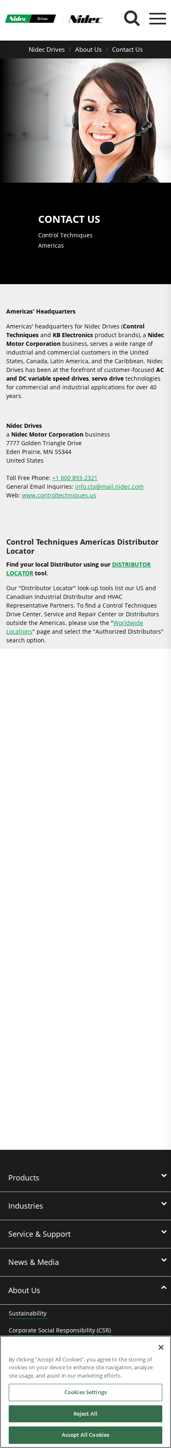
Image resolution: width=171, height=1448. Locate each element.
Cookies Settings (85, 1392)
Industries (25, 1206)
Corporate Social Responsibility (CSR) (60, 1330)
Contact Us (127, 49)
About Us (88, 49)
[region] (85, 1392)
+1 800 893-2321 (75, 478)
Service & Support (39, 1234)
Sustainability (27, 1313)
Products (23, 1178)
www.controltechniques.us (59, 495)
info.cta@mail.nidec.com (109, 486)
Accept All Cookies (85, 1434)
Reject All (85, 1413)
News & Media (33, 1262)
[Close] (161, 1347)
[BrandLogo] (30, 19)
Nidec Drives (47, 49)
